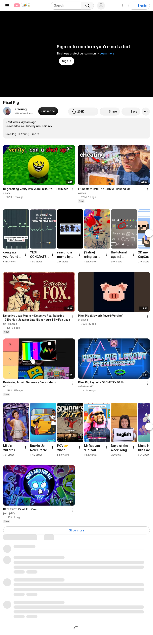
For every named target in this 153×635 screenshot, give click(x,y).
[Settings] (123, 5)
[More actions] (146, 112)
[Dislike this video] (92, 112)
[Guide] (7, 5)
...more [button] (34, 134)
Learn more (107, 53)
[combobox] (67, 5)
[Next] (149, 233)
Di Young (20, 109)
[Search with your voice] (101, 6)
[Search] (87, 6)
